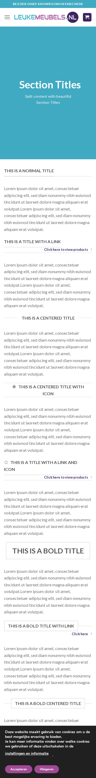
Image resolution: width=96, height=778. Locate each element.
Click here (80, 634)
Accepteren (18, 769)
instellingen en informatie (27, 753)
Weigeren (47, 769)
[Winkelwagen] (87, 17)
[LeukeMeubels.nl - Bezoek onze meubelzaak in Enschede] (46, 17)
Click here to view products (66, 249)
